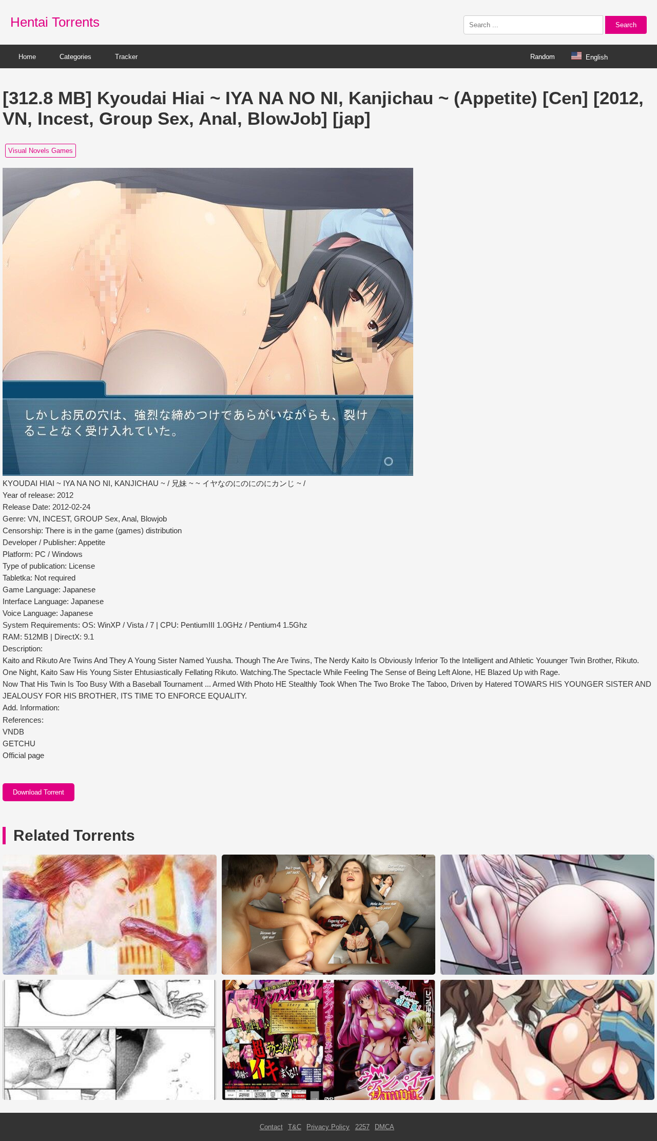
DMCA (384, 1127)
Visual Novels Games (40, 150)
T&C (294, 1127)
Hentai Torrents (55, 22)
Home (27, 57)
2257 (362, 1127)
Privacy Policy (328, 1127)
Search (625, 25)
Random (542, 57)
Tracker (126, 57)
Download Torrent (38, 792)
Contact (271, 1127)
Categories (75, 57)
